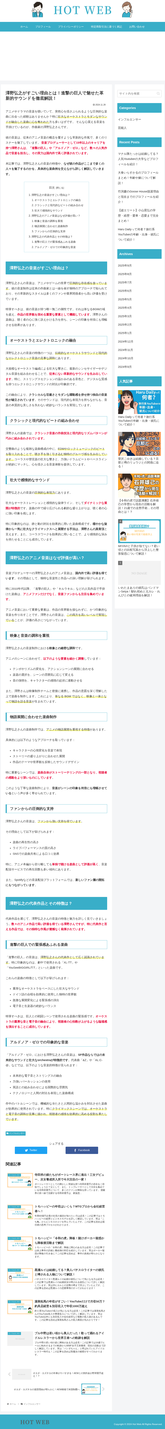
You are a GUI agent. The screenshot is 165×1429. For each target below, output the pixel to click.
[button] (158, 93)
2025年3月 (125, 316)
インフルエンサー (17, 1133)
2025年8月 (125, 274)
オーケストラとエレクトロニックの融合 (57, 200)
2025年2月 (125, 324)
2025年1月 (125, 333)
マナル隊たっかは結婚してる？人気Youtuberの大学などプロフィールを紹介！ (138, 159)
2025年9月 (125, 265)
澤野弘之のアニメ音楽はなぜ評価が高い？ (55, 215)
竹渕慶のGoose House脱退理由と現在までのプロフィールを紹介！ (138, 197)
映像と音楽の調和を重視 (48, 220)
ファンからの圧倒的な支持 (49, 231)
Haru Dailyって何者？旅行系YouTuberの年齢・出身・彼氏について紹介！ (138, 234)
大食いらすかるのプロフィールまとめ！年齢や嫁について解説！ (138, 178)
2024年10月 (125, 358)
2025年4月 (125, 307)
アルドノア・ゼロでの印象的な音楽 (55, 247)
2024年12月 (125, 341)
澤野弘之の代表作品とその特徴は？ (52, 236)
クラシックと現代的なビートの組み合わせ (58, 205)
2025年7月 (125, 282)
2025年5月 (125, 299)
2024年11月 (125, 350)
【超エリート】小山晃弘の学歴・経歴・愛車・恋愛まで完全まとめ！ (138, 215)
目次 (52, 187)
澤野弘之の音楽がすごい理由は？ (50, 194)
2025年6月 (125, 290)
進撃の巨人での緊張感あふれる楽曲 (55, 241)
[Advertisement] (82, 58)
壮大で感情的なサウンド (48, 210)
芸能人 (122, 127)
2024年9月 (125, 366)
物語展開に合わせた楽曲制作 (51, 226)
